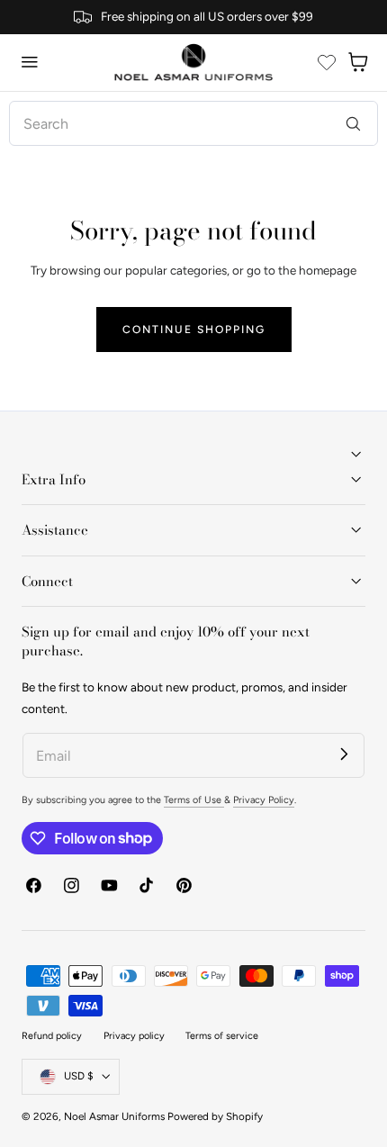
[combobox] (193, 123)
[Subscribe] (344, 753)
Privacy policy (134, 1036)
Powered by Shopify (215, 1116)
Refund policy (52, 1036)
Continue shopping (194, 329)
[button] (30, 62)
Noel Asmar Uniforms (114, 1116)
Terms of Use (194, 800)
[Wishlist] (327, 62)
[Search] (353, 123)
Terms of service (221, 1036)
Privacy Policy (263, 800)
